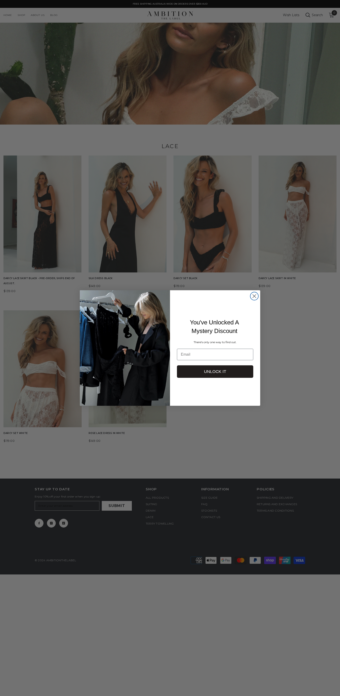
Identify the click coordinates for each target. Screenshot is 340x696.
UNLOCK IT (215, 371)
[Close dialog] (254, 296)
